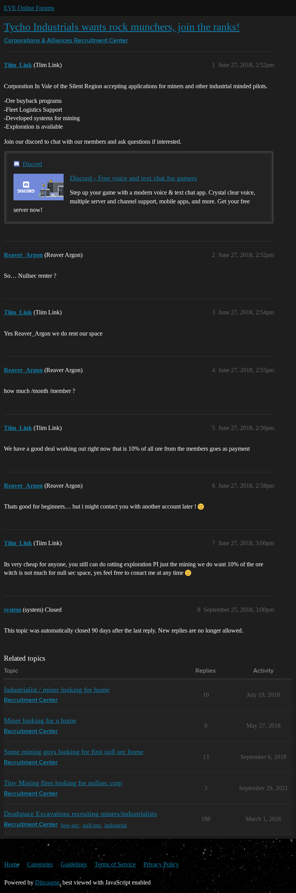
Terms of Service (115, 864)
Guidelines (74, 864)
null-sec (91, 825)
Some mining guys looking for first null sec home (73, 751)
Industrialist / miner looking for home (56, 689)
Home (11, 864)
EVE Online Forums (29, 8)
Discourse (47, 882)
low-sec (70, 825)
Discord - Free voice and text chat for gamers (133, 178)
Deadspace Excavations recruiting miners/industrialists (80, 813)
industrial (115, 825)
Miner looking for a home (40, 720)
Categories (40, 864)
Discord (32, 164)
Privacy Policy (161, 864)
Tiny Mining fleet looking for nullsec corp (63, 783)
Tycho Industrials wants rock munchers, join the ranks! (122, 27)
